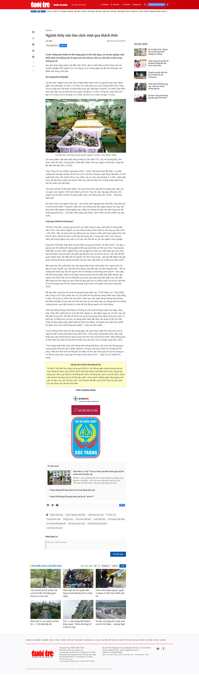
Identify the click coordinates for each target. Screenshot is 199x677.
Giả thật (156, 640)
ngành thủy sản (56, 515)
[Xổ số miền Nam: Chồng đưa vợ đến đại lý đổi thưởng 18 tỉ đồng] (140, 52)
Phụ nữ (146, 11)
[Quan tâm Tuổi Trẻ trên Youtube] (158, 649)
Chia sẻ (63, 45)
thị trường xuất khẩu (116, 519)
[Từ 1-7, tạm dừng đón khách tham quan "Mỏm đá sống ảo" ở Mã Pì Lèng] (78, 609)
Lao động (63, 11)
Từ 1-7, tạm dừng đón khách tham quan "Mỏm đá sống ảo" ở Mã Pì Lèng (77, 624)
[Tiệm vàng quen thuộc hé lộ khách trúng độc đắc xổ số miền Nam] (140, 64)
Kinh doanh (79, 640)
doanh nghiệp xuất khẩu (75, 515)
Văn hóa (115, 640)
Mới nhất (37, 640)
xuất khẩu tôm (99, 519)
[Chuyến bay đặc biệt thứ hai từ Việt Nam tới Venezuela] (140, 75)
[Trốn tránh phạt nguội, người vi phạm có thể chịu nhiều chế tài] (111, 578)
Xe (93, 640)
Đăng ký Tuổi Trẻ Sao (156, 4)
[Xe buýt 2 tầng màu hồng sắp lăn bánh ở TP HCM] (140, 98)
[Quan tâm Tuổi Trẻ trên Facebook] (163, 649)
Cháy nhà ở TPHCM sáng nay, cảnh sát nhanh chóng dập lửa (158, 86)
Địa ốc (164, 11)
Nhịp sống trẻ (106, 640)
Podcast (105, 5)
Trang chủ (29, 640)
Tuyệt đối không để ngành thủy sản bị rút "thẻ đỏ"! (72, 497)
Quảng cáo (137, 5)
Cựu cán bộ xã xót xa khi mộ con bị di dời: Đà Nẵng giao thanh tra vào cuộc (43, 593)
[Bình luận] (33, 45)
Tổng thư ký (68, 519)
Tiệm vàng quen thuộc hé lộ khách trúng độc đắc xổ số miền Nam (158, 63)
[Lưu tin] (33, 57)
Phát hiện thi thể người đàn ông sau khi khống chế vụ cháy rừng (77, 593)
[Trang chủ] (38, 11)
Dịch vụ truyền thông (109, 655)
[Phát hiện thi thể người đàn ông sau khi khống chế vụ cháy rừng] (78, 578)
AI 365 (140, 11)
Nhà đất (142, 640)
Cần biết (127, 5)
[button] (33, 62)
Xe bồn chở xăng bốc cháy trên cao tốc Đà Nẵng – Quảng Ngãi (110, 623)
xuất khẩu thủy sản (95, 515)
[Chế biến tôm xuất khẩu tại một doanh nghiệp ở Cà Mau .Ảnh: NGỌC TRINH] (86, 126)
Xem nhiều (45, 640)
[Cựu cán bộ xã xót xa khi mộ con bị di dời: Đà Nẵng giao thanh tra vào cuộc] (45, 578)
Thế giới (63, 640)
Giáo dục (98, 11)
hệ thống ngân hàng (77, 523)
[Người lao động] (60, 4)
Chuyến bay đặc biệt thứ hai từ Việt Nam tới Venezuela (157, 74)
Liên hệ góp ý (139, 655)
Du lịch (97, 640)
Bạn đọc (70, 11)
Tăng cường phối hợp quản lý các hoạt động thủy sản (72, 490)
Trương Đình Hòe (53, 519)
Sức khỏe (91, 11)
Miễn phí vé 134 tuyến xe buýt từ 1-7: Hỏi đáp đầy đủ (44, 623)
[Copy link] (33, 38)
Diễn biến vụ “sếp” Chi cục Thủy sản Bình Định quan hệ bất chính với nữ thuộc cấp (98, 472)
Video (51, 640)
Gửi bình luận (118, 554)
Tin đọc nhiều (141, 44)
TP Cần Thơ (111, 515)
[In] (33, 51)
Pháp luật (106, 11)
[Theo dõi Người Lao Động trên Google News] (52, 45)
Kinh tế (84, 11)
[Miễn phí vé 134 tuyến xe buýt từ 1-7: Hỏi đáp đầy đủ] (45, 609)
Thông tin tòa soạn (66, 659)
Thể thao (134, 11)
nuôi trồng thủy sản (54, 528)
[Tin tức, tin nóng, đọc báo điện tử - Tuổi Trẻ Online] (42, 4)
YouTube (116, 5)
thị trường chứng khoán (97, 523)
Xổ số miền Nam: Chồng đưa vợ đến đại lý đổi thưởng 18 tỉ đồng (158, 51)
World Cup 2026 (155, 11)
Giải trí (127, 11)
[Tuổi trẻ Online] (42, 653)
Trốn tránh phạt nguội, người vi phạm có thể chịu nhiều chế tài (110, 593)
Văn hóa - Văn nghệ (117, 11)
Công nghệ (88, 640)
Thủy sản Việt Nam (83, 519)
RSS (147, 655)
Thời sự (49, 11)
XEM (122, 566)
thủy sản (74, 68)
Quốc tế (56, 11)
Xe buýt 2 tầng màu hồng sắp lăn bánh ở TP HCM (158, 96)
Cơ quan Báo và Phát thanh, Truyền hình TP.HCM (76, 661)
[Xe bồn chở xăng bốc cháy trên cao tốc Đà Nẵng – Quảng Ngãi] (111, 609)
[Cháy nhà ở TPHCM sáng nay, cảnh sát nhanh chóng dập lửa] (140, 87)
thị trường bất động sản (56, 523)
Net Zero (77, 11)
